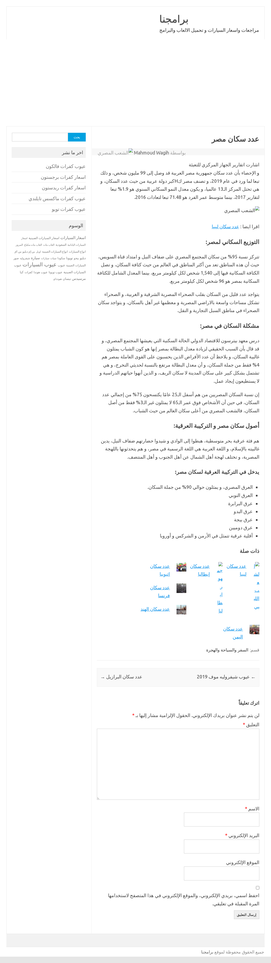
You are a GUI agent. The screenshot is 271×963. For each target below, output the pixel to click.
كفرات (29, 272)
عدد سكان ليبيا (225, 226)
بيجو (76, 258)
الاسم (252, 808)
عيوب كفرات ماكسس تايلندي (57, 198)
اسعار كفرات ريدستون (64, 187)
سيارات (45, 258)
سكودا (61, 258)
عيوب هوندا (41, 272)
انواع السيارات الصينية (55, 251)
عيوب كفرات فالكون (66, 166)
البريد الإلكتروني (242, 835)
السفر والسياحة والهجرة (227, 649)
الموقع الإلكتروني (242, 862)
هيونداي (57, 278)
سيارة (35, 258)
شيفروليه (25, 258)
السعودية (61, 244)
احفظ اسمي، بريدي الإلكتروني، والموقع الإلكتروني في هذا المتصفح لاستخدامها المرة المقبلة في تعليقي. (183, 899)
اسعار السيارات (73, 237)
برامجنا (174, 18)
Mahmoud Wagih (151, 152)
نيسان (67, 278)
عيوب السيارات (39, 264)
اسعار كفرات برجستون (63, 177)
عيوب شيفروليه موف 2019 (226, 676)
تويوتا (69, 258)
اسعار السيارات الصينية (44, 238)
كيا (22, 272)
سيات (53, 258)
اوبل (38, 251)
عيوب (61, 265)
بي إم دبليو (28, 251)
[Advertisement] (135, 83)
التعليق (251, 724)
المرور (19, 244)
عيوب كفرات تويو (69, 209)
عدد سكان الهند (155, 608)
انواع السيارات (77, 251)
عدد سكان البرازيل (121, 676)
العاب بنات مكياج (33, 244)
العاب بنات (49, 244)
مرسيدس (79, 278)
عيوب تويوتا (55, 272)
